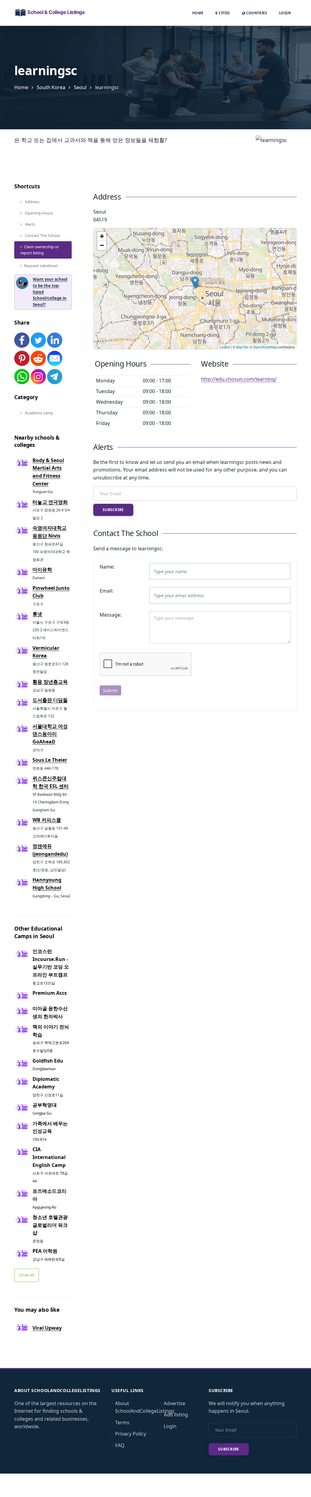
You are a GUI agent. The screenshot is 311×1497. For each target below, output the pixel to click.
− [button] (102, 245)
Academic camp (38, 413)
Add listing (176, 1414)
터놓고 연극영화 (50, 502)
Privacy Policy (130, 1433)
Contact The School (42, 235)
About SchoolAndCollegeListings (144, 1407)
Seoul (80, 87)
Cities (224, 13)
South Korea (51, 87)
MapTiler (242, 346)
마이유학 (42, 569)
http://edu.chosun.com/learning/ (239, 379)
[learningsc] (195, 282)
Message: (110, 614)
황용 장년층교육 (50, 681)
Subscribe (113, 509)
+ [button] (102, 236)
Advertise (174, 1403)
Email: (106, 590)
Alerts (29, 224)
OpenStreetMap (264, 346)
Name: (107, 566)
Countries (256, 12)
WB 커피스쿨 (46, 819)
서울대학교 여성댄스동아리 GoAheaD (50, 734)
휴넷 (37, 614)
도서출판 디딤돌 (50, 700)
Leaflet (225, 346)
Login (285, 12)
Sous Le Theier (49, 760)
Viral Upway (47, 1328)
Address (31, 201)
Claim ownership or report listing (39, 250)
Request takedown (41, 265)
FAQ (120, 1445)
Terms (122, 1422)
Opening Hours (38, 213)
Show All (26, 1275)
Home (197, 13)
